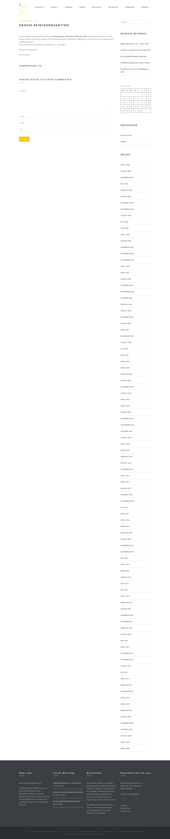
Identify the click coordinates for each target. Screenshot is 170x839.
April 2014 (125, 596)
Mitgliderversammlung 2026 (133, 56)
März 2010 (125, 704)
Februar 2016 (126, 533)
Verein (82, 7)
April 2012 (125, 647)
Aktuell (54, 7)
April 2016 (125, 520)
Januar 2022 (126, 311)
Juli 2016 (124, 507)
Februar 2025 (126, 190)
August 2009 (126, 736)
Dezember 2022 (127, 285)
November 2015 (127, 552)
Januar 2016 (126, 539)
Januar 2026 (126, 171)
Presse (123, 142)
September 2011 (127, 660)
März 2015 (125, 571)
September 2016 (127, 501)
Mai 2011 (124, 672)
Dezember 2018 (127, 418)
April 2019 (125, 399)
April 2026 (125, 165)
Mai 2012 (124, 641)
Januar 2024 (126, 241)
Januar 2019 (126, 412)
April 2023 (125, 266)
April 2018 (125, 444)
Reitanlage (113, 7)
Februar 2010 (126, 710)
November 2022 (127, 292)
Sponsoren (129, 7)
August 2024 (126, 215)
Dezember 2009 (127, 723)
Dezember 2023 (127, 247)
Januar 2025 (126, 196)
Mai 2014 (124, 590)
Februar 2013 (126, 628)
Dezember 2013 (127, 615)
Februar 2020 (126, 374)
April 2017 (125, 476)
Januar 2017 (126, 488)
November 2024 (127, 209)
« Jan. (123, 114)
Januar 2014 (126, 609)
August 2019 (126, 393)
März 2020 (125, 368)
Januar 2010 (126, 717)
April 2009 (125, 742)
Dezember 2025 (127, 177)
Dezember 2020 (127, 336)
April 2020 (125, 361)
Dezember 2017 (127, 469)
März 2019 (125, 406)
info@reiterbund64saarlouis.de (131, 831)
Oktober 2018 (126, 431)
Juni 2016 (124, 514)
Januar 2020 (126, 380)
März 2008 (125, 748)
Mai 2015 (124, 558)
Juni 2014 (124, 583)
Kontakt (145, 7)
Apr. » (128, 114)
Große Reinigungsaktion (44, 25)
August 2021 (126, 323)
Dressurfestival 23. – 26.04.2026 (135, 44)
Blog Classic (126, 135)
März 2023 (125, 273)
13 (136, 103)
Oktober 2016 (126, 495)
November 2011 (127, 653)
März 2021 (125, 330)
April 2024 (125, 234)
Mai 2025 (124, 184)
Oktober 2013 (126, 622)
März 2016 (125, 526)
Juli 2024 (124, 222)
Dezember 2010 (127, 691)
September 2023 (127, 260)
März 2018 (125, 450)
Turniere (68, 7)
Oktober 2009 (126, 729)
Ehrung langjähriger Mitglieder (136, 50)
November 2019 (127, 387)
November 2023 (127, 254)
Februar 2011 (126, 685)
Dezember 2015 (127, 545)
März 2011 (125, 679)
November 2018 (127, 425)
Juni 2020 (124, 355)
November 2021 (127, 317)
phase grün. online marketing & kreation (90, 834)
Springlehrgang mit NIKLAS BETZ (135, 63)
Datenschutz (126, 808)
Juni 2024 (124, 228)
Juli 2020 (124, 349)
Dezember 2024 (127, 203)
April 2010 (125, 698)
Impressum (125, 811)
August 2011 (126, 666)
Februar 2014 (126, 602)
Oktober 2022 (126, 298)
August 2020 (126, 342)
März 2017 (125, 482)
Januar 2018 (126, 463)
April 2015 (125, 564)
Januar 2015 (126, 577)
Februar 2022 (126, 304)
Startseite (39, 7)
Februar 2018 (126, 457)
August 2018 (126, 438)
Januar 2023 (126, 279)
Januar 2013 (126, 634)
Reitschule (96, 7)
